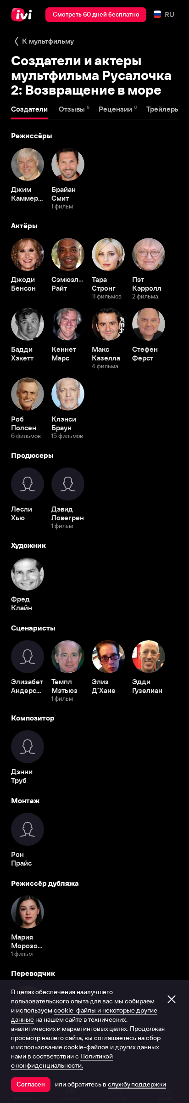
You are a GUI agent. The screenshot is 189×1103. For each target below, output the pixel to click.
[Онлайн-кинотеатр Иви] (23, 15)
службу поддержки (137, 1084)
